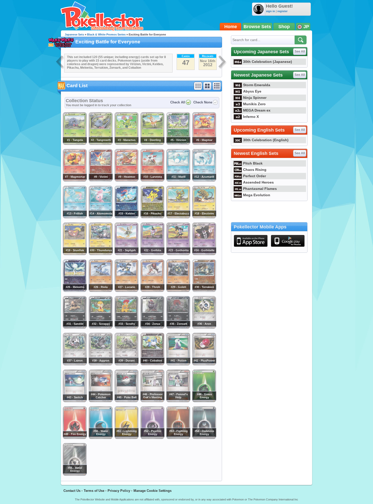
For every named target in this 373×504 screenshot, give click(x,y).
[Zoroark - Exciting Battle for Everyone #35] (178, 328)
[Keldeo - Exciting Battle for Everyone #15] (126, 217)
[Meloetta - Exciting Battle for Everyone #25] (74, 291)
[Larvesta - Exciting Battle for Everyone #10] (152, 180)
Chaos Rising (254, 170)
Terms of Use (94, 491)
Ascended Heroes (258, 182)
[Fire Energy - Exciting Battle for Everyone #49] (74, 438)
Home (230, 26)
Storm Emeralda (256, 85)
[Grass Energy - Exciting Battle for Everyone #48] (204, 401)
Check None (202, 102)
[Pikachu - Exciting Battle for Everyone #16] (152, 217)
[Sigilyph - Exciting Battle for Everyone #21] (126, 254)
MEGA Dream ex (256, 110)
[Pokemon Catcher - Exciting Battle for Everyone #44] (100, 401)
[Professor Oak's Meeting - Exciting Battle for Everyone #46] (152, 401)
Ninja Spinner (254, 98)
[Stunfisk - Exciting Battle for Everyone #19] (74, 254)
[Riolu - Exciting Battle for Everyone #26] (100, 291)
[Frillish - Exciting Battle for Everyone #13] (74, 217)
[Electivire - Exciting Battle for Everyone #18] (204, 217)
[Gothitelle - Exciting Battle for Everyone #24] (204, 254)
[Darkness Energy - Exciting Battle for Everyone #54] (204, 438)
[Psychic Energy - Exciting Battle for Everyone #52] (152, 438)
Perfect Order (254, 176)
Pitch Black (253, 163)
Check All (177, 102)
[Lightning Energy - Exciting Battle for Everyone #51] (126, 438)
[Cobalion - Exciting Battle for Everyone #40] (152, 364)
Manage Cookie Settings (152, 491)
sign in (270, 11)
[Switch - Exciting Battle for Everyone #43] (74, 401)
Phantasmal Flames (260, 189)
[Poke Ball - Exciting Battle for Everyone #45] (126, 401)
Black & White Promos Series (106, 34)
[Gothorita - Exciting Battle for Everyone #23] (178, 254)
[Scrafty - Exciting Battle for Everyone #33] (126, 328)
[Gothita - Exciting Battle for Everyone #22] (152, 254)
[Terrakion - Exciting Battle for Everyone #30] (204, 291)
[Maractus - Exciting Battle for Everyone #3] (126, 144)
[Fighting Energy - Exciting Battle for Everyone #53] (178, 438)
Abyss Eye (252, 91)
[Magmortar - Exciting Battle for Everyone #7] (74, 180)
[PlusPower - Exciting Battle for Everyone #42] (204, 364)
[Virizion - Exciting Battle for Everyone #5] (178, 144)
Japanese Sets (74, 34)
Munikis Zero (254, 104)
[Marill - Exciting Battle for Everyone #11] (178, 180)
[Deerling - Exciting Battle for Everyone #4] (152, 144)
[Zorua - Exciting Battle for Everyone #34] (152, 328)
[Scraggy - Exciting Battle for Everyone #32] (100, 328)
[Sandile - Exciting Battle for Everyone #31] (74, 328)
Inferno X (251, 117)
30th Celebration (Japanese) (267, 62)
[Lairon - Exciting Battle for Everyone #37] (74, 364)
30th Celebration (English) (266, 140)
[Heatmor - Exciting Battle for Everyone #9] (126, 180)
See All (300, 51)
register (282, 11)
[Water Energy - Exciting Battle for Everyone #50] (100, 438)
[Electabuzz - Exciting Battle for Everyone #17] (178, 217)
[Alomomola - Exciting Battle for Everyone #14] (100, 217)
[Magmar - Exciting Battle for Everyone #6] (204, 144)
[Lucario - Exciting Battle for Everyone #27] (126, 291)
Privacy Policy (119, 491)
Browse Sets (257, 26)
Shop (284, 26)
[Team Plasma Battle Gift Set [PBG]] (222, 62)
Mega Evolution (256, 195)
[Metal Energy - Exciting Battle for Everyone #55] (74, 475)
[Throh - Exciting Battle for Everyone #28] (152, 291)
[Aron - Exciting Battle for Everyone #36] (204, 328)
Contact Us (71, 491)
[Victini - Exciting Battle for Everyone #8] (100, 180)
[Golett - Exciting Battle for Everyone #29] (178, 291)
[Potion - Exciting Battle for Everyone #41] (178, 364)
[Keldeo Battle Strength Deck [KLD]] (60, 62)
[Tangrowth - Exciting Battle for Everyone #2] (100, 144)
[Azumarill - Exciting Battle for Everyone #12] (204, 180)
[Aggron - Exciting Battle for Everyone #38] (100, 364)
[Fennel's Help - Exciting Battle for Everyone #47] (178, 401)
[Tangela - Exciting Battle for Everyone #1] (74, 144)
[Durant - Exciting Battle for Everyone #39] (126, 364)
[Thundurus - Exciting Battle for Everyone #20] (100, 254)
